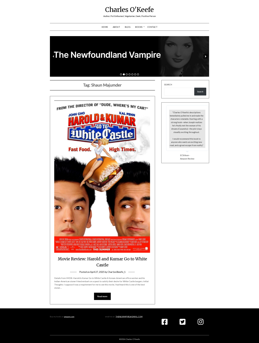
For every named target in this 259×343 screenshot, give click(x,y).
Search (168, 84)
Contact (152, 27)
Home (105, 27)
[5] (132, 74)
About (116, 27)
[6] (135, 74)
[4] (129, 74)
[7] (138, 74)
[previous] (53, 56)
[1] (121, 74)
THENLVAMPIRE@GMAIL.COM (128, 316)
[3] (127, 74)
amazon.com (69, 316)
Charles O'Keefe (129, 10)
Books (139, 27)
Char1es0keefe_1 (117, 272)
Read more (102, 296)
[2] (124, 74)
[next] (205, 56)
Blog (127, 27)
